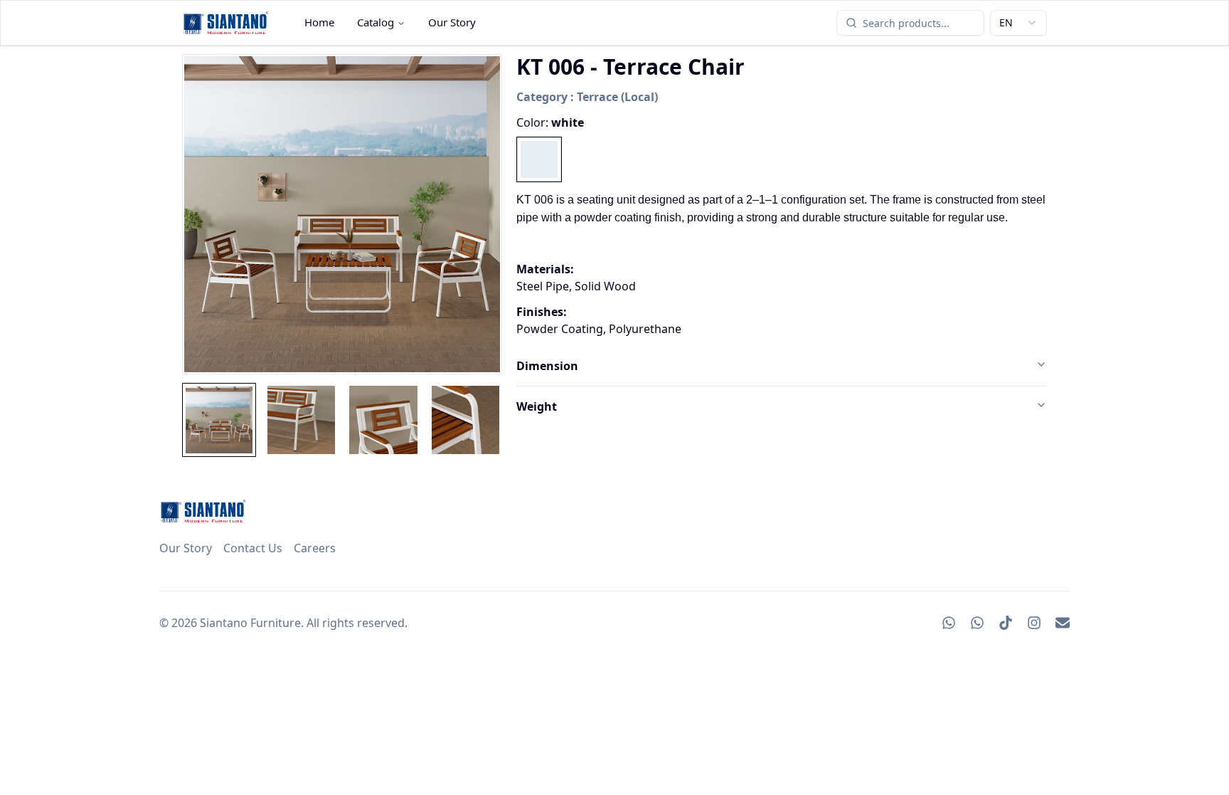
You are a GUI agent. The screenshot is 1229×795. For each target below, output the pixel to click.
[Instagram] (1034, 623)
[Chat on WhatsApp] (949, 623)
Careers (315, 548)
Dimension (547, 366)
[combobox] (1018, 23)
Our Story (452, 22)
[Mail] (1062, 623)
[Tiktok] (1006, 623)
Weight (536, 406)
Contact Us (252, 548)
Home (319, 22)
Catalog (375, 22)
